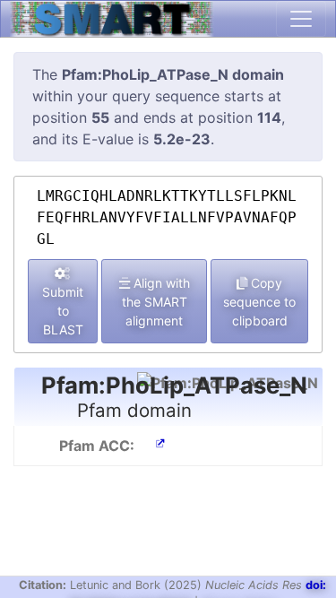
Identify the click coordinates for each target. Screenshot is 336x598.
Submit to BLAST (62, 310)
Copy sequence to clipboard (259, 301)
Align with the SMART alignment (156, 301)
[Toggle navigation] (301, 19)
